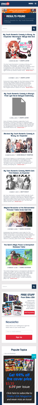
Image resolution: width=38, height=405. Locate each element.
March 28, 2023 (14, 61)
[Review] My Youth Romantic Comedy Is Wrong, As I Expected (19, 135)
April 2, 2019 (13, 118)
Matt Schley (24, 192)
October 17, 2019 (13, 78)
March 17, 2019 (14, 192)
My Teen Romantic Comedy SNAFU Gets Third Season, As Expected (19, 172)
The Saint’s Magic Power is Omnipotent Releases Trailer (19, 246)
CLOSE (33, 356)
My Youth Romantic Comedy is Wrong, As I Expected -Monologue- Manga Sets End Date (19, 36)
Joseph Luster (24, 61)
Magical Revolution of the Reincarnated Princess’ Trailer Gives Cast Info (19, 209)
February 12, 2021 (13, 267)
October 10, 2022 (12, 229)
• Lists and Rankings (9, 353)
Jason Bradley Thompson (24, 155)
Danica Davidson (24, 229)
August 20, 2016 (10, 155)
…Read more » (29, 70)
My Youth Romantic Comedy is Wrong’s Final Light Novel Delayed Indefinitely (19, 95)
